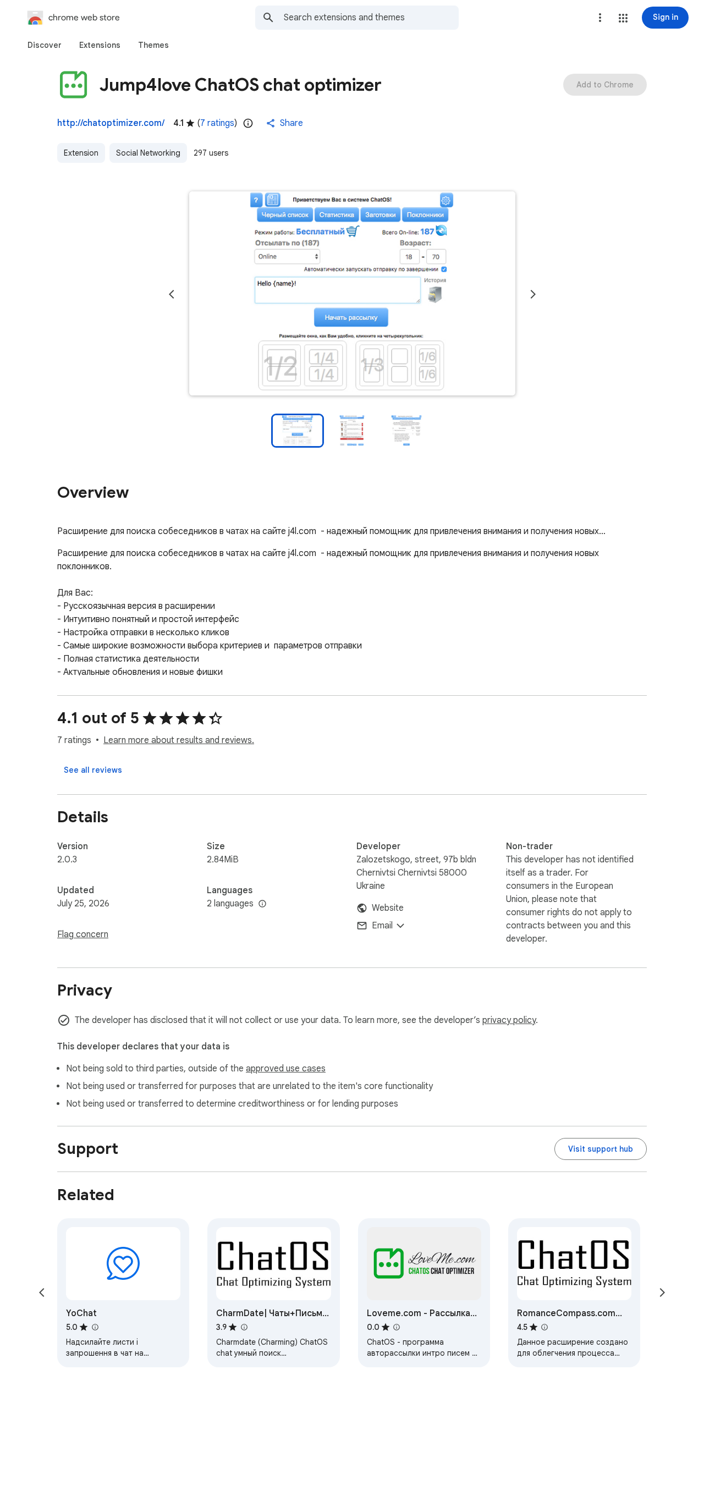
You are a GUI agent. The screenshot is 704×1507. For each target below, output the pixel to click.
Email (382, 925)
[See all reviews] (93, 770)
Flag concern (82, 934)
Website (388, 908)
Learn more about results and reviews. (178, 740)
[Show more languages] (262, 904)
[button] (623, 18)
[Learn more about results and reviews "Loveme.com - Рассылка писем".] (396, 1327)
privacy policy (509, 1020)
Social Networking (148, 153)
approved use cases (286, 1068)
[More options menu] (600, 18)
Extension (81, 153)
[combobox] (371, 17)
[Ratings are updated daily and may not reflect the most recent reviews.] (248, 123)
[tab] (44, 45)
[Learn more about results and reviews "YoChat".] (94, 1327)
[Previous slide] (172, 294)
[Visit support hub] (600, 1149)
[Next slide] (533, 294)
